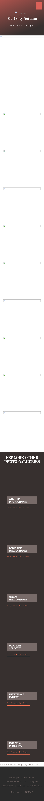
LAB (29, 792)
